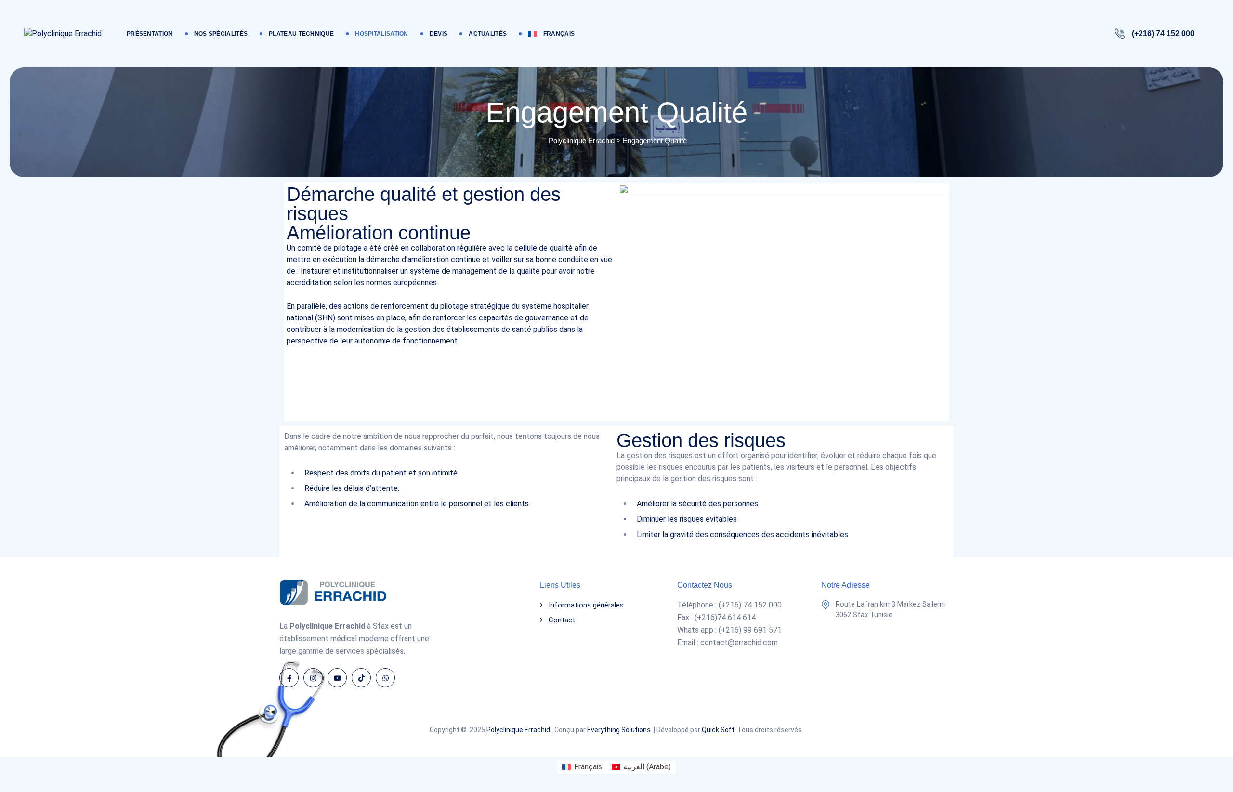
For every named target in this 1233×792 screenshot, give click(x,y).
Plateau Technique (301, 33)
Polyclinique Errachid (518, 730)
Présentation (150, 33)
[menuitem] (551, 34)
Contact (562, 620)
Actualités (488, 33)
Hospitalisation (381, 33)
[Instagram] (313, 677)
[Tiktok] (361, 677)
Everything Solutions (619, 730)
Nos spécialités (221, 33)
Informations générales (586, 605)
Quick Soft (718, 730)
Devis (439, 33)
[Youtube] (337, 677)
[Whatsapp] (385, 677)
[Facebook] (289, 677)
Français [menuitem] (588, 766)
